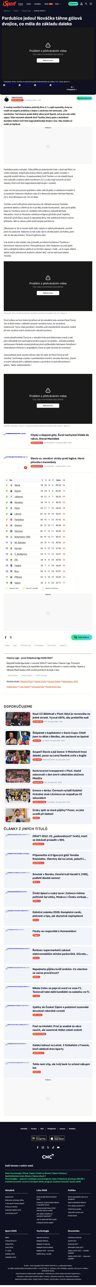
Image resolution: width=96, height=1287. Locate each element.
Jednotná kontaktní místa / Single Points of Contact (32, 1279)
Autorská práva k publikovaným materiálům (30, 1273)
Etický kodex (54, 1279)
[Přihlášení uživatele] (81, 3)
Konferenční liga (53, 687)
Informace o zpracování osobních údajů (30, 1276)
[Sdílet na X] (11, 637)
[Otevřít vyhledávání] (86, 3)
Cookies (46, 1276)
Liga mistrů (24, 687)
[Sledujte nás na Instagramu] (43, 1147)
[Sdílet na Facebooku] (5, 637)
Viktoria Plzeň (26, 681)
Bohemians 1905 (70, 681)
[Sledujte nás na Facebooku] (38, 1147)
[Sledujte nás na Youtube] (58, 1147)
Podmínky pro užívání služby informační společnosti (62, 1273)
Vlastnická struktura (72, 1276)
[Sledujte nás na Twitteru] (48, 1147)
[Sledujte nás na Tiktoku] (53, 1147)
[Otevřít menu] (91, 3)
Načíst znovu (48, 60)
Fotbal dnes (12, 687)
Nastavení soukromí (57, 1276)
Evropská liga (38, 687)
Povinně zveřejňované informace (70, 1279)
